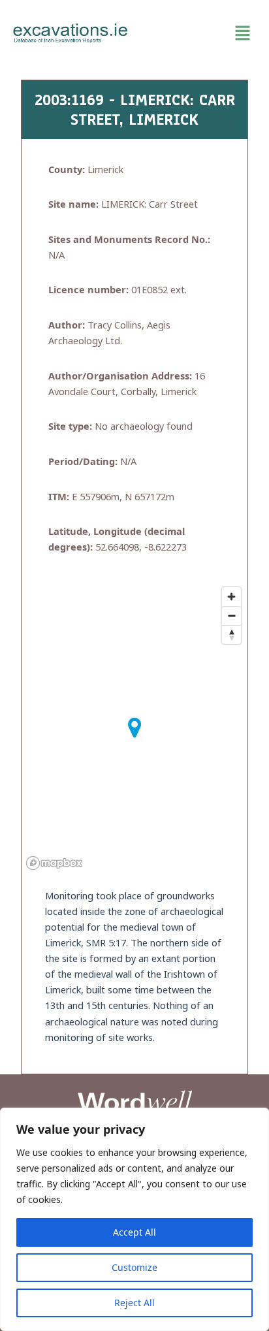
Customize (134, 1267)
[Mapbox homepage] (54, 863)
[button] (198, 33)
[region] (134, 1219)
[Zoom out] (231, 615)
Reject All (134, 1302)
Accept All (134, 1232)
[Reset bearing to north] (231, 634)
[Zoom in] (231, 596)
